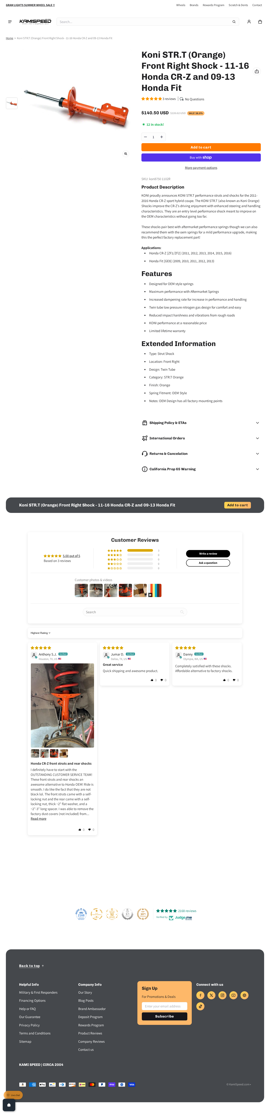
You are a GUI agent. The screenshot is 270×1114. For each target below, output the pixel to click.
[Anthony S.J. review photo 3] (44, 753)
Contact (257, 5)
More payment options (201, 167)
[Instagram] (222, 995)
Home (9, 38)
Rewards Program (213, 5)
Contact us (86, 1049)
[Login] (249, 22)
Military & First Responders (38, 992)
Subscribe (164, 1016)
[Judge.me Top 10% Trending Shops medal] (143, 914)
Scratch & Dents (238, 5)
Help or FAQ (27, 1008)
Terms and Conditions (35, 1033)
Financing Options (32, 1000)
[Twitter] (211, 995)
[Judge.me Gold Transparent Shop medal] (96, 914)
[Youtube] (233, 995)
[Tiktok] (200, 1006)
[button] (260, 22)
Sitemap (25, 1041)
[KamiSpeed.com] (35, 22)
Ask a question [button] (208, 563)
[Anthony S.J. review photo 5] (63, 753)
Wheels (180, 5)
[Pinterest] (244, 995)
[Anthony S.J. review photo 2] (35, 753)
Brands (194, 5)
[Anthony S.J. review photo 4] (54, 753)
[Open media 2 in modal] (76, 104)
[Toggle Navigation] (10, 22)
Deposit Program (90, 1017)
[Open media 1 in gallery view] (12, 103)
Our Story (85, 992)
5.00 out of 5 (71, 556)
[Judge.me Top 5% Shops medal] (127, 914)
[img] (41, 648)
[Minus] (145, 137)
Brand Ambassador (92, 1008)
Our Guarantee (29, 1017)
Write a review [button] (208, 554)
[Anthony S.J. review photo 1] (62, 705)
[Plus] (162, 137)
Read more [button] (38, 818)
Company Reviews (91, 1041)
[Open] (9, 1105)
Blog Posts (85, 1000)
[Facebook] (200, 995)
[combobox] (148, 22)
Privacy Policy (29, 1025)
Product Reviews (90, 1033)
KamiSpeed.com (239, 1084)
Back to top (29, 966)
